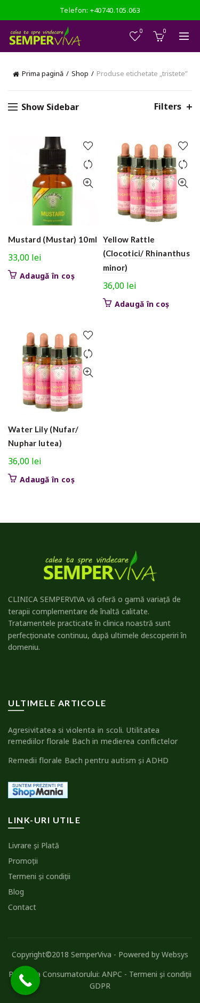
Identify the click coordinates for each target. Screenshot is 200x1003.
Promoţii (23, 861)
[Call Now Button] (25, 980)
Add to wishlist (88, 146)
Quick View (88, 183)
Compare (88, 164)
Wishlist (141, 31)
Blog (16, 892)
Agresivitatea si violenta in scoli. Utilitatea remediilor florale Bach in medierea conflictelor (93, 735)
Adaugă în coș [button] (47, 276)
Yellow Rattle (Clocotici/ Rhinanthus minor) (146, 253)
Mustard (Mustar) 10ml (52, 239)
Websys (175, 954)
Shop (80, 73)
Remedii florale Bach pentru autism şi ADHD (88, 760)
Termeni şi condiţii (39, 876)
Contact (22, 907)
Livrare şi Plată (33, 845)
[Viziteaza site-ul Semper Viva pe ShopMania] (38, 789)
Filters (167, 107)
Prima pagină (42, 73)
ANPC (112, 974)
